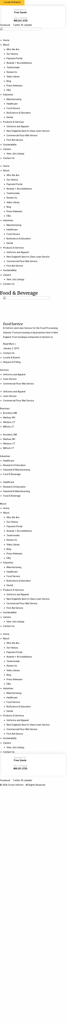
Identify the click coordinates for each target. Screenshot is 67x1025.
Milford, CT (8, 426)
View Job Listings (15, 153)
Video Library (13, 76)
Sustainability (10, 144)
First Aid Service (15, 140)
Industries (8, 94)
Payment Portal (14, 58)
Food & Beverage (12, 474)
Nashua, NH (9, 417)
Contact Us (8, 158)
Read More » (9, 343)
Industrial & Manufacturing (16, 469)
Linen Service (10, 379)
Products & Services (13, 122)
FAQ (9, 90)
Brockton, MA (10, 413)
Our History (12, 54)
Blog (9, 81)
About (6, 44)
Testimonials (13, 67)
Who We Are (13, 49)
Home (6, 40)
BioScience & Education (19, 112)
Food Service (13, 108)
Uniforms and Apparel (18, 126)
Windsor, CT (9, 422)
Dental (10, 117)
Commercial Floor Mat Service (22, 135)
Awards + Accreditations (19, 63)
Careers (7, 149)
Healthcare (12, 103)
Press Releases (14, 85)
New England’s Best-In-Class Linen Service (28, 131)
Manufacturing (14, 99)
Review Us (12, 72)
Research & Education (14, 465)
